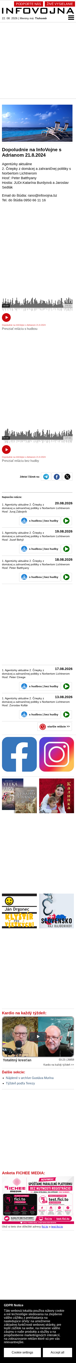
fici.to (45, 1226)
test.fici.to (57, 1226)
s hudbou (35, 520)
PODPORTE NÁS (28, 4)
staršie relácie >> (58, 726)
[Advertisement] (38, 60)
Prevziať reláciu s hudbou (19, 328)
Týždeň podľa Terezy (20, 1083)
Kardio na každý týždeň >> (58, 1064)
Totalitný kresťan (17, 1060)
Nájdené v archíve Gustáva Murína (30, 1078)
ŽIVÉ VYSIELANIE (60, 4)
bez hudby (51, 520)
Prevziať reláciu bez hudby (20, 460)
